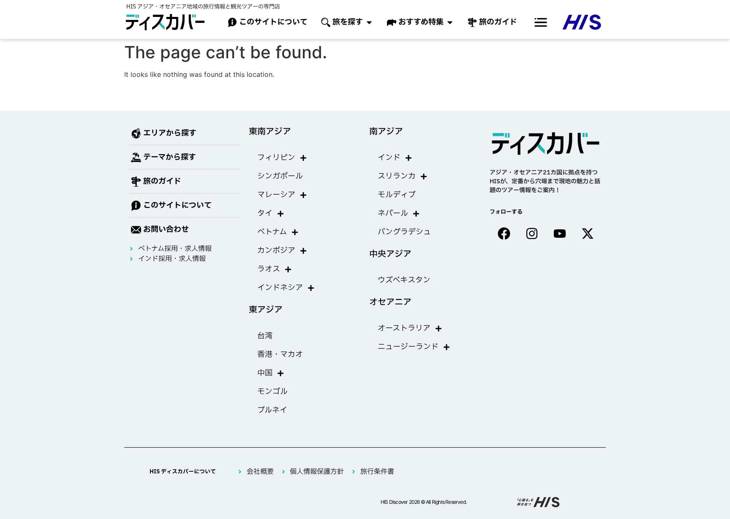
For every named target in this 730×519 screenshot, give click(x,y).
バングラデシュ (404, 232)
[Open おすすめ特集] (450, 22)
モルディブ (397, 195)
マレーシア (276, 195)
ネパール (393, 213)
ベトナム (272, 232)
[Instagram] (532, 233)
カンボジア (276, 250)
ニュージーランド (408, 347)
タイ (264, 213)
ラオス (268, 269)
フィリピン (276, 157)
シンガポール (280, 176)
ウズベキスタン (404, 280)
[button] (541, 22)
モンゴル (272, 391)
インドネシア (280, 287)
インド (389, 157)
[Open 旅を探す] (369, 22)
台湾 (264, 336)
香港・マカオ (280, 354)
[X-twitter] (587, 233)
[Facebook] (504, 233)
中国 (264, 373)
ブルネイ (272, 410)
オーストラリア (404, 328)
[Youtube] (560, 233)
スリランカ (397, 176)
